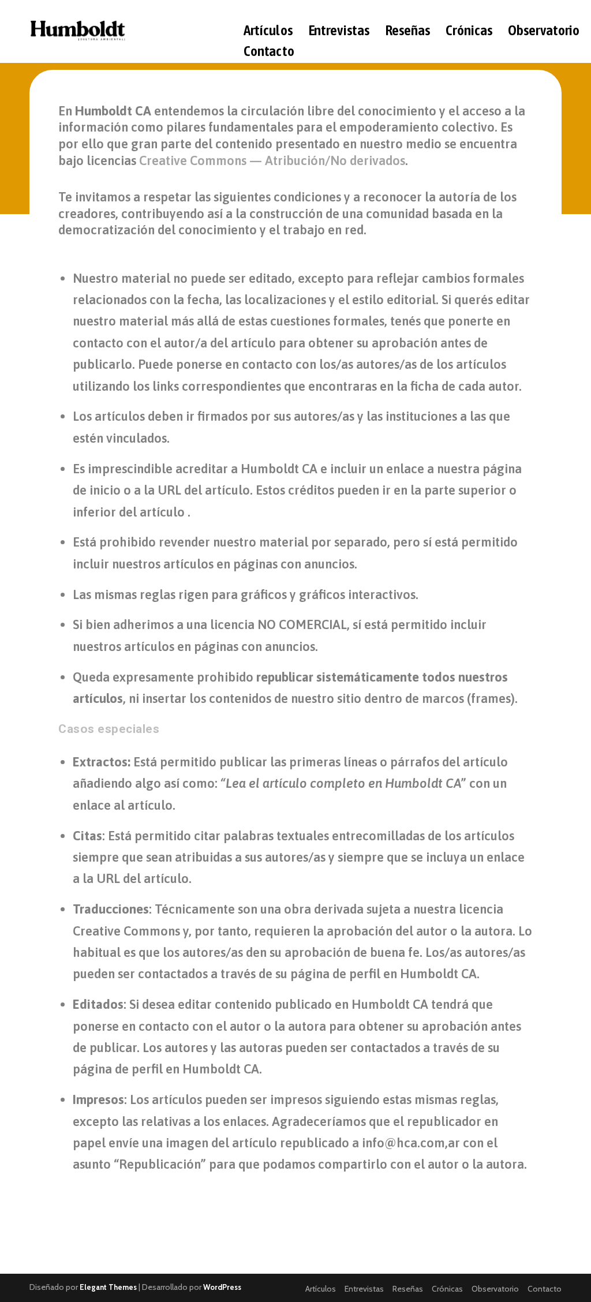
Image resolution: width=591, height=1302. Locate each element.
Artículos (267, 31)
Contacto (268, 52)
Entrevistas (338, 31)
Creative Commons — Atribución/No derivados (272, 160)
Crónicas (469, 31)
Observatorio (543, 31)
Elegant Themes (108, 1287)
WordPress (222, 1287)
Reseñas (407, 31)
